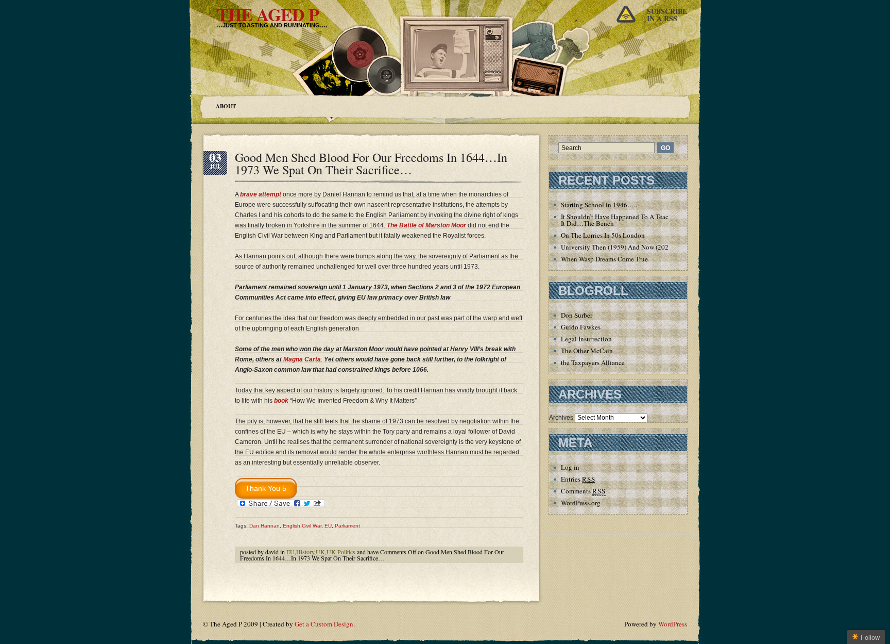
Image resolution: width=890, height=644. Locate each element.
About (226, 106)
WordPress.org (581, 502)
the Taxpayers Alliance (593, 362)
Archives (561, 417)
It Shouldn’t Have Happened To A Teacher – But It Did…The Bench (627, 220)
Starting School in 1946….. (599, 204)
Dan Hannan (264, 526)
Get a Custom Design (324, 624)
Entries (578, 479)
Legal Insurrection (586, 338)
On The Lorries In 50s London (603, 235)
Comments (583, 491)
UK (320, 552)
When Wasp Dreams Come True (604, 258)
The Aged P (268, 14)
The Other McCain (587, 350)
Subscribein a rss (667, 15)
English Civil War (302, 526)
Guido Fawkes (581, 327)
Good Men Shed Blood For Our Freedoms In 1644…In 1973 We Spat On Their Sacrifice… (371, 163)
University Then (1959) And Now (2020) (617, 247)
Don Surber (576, 315)
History (305, 552)
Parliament (347, 526)
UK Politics (341, 552)
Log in (570, 467)
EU (328, 526)
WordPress (672, 624)
